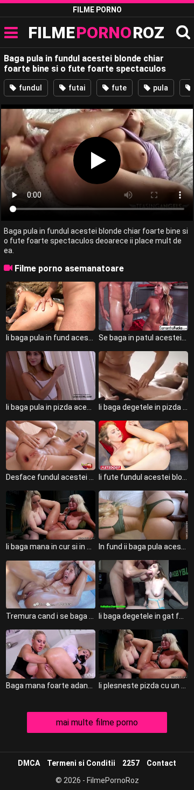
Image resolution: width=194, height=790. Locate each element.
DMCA (29, 763)
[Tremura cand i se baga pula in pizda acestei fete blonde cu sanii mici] (50, 584)
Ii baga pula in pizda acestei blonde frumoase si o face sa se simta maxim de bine (50, 407)
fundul (29, 87)
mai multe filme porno (97, 722)
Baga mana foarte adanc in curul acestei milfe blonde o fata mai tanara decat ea (50, 685)
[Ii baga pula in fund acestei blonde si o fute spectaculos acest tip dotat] (50, 306)
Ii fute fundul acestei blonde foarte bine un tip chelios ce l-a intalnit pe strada (143, 477)
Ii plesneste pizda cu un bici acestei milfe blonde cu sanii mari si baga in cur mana (143, 685)
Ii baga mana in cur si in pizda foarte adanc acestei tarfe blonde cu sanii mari (50, 546)
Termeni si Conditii (81, 763)
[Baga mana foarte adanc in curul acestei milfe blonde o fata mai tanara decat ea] (50, 654)
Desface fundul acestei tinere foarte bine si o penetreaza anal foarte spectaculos (50, 477)
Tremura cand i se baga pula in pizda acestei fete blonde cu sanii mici (50, 616)
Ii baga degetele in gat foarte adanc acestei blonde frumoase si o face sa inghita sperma (143, 616)
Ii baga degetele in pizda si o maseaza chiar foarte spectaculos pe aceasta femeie (143, 407)
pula (159, 87)
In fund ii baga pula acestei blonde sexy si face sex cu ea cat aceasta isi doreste (143, 546)
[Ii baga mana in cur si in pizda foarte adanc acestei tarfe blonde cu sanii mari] (50, 515)
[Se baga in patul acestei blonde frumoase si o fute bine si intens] (143, 306)
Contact (161, 763)
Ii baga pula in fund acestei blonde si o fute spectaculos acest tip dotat (50, 337)
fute (118, 87)
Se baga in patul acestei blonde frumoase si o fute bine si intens (143, 337)
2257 (131, 763)
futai (76, 87)
